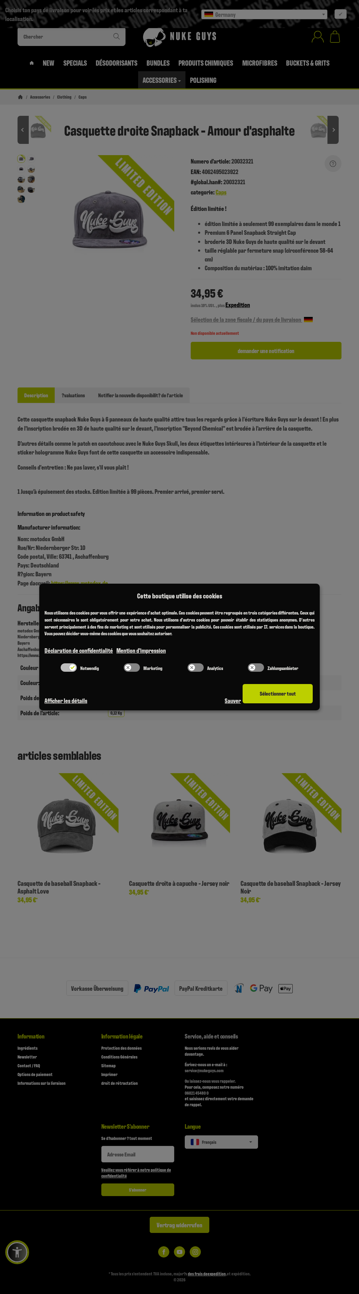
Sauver (233, 700)
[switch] (69, 667)
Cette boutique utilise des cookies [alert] (179, 595)
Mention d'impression (141, 650)
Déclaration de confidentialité (79, 650)
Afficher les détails (66, 700)
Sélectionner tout (278, 693)
